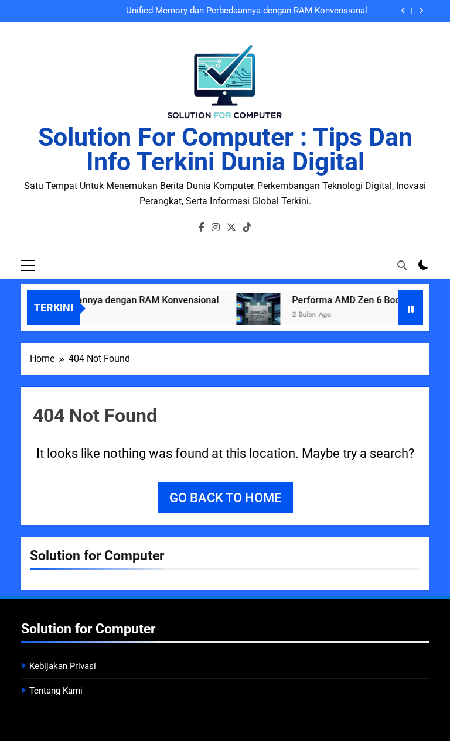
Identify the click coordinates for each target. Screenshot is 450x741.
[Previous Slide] (403, 11)
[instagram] (215, 228)
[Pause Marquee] (410, 307)
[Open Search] (402, 265)
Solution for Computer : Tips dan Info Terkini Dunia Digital (225, 149)
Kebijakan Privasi (62, 666)
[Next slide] (421, 11)
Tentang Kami (56, 690)
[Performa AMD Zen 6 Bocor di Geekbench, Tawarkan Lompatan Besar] (253, 315)
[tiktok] (247, 228)
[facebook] (201, 228)
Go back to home (225, 497)
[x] (231, 228)
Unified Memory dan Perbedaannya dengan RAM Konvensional (246, 11)
